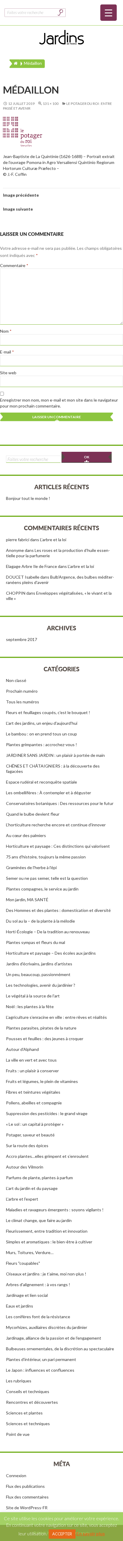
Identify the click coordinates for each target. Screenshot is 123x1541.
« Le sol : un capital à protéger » (35, 1124)
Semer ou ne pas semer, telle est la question (47, 878)
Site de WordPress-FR (26, 1507)
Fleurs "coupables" (23, 1263)
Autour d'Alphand (22, 1049)
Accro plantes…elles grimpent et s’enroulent (47, 1156)
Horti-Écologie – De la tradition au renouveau (48, 931)
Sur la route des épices (27, 1145)
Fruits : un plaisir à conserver (32, 1070)
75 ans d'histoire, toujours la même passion (46, 856)
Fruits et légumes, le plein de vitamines (42, 1081)
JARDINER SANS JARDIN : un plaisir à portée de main (55, 755)
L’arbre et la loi (53, 539)
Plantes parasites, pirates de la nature (41, 1027)
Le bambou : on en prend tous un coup (41, 733)
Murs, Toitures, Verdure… (29, 1252)
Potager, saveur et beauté (30, 1134)
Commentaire (14, 265)
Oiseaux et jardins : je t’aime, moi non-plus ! (46, 1273)
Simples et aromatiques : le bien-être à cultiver (49, 1241)
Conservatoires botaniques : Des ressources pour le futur (59, 803)
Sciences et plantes (24, 1412)
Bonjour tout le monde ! (28, 498)
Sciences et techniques (28, 1423)
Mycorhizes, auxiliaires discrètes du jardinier (46, 1327)
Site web (8, 372)
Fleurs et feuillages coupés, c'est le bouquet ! (48, 712)
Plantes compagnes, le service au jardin (42, 888)
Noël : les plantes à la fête (30, 1006)
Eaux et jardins (19, 1305)
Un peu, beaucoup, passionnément (38, 974)
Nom (6, 331)
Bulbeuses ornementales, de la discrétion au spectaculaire (60, 1348)
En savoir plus (90, 1533)
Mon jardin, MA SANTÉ (27, 899)
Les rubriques (18, 1380)
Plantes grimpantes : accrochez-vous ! (41, 744)
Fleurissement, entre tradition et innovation (46, 1231)
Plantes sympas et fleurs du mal (35, 942)
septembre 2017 (21, 639)
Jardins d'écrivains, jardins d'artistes (39, 963)
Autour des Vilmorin (24, 1166)
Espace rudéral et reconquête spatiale (41, 781)
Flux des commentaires (27, 1496)
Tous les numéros (22, 701)
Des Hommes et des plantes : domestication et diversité (58, 910)
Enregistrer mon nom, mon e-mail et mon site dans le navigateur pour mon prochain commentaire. (59, 402)
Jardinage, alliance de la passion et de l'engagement (53, 1338)
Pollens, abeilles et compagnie (34, 1102)
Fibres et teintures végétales (33, 1092)
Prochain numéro (22, 691)
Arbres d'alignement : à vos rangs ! (38, 1284)
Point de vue (18, 1434)
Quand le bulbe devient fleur (32, 814)
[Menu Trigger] (108, 12)
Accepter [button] (62, 1533)
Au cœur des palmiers (26, 835)
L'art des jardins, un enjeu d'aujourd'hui (41, 723)
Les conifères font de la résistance (38, 1316)
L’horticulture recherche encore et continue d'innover (56, 824)
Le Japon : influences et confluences (40, 1370)
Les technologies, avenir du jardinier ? (40, 985)
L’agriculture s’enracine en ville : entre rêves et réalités (56, 1017)
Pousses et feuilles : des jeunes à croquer (44, 1038)
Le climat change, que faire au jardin (39, 1220)
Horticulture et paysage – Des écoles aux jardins (51, 953)
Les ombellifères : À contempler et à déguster (48, 792)
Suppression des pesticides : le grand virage (46, 1113)
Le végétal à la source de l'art (33, 995)
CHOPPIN (15, 593)
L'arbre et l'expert (22, 1198)
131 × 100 (51, 103)
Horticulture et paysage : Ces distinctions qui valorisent (58, 846)
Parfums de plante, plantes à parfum (39, 1177)
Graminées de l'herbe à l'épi (31, 867)
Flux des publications (25, 1486)
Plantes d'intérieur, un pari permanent (41, 1359)
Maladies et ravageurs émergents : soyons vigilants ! (55, 1209)
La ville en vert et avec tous (31, 1059)
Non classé (16, 680)
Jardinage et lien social (27, 1295)
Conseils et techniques (27, 1391)
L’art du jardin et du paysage (32, 1188)
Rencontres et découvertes (32, 1402)
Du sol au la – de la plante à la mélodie (40, 920)
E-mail (7, 351)
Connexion (16, 1475)
